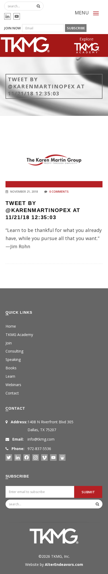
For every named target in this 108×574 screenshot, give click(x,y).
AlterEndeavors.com (64, 564)
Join (9, 342)
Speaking (13, 359)
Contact (12, 393)
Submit (88, 492)
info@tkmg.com (41, 439)
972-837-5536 (39, 448)
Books (11, 367)
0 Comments (59, 191)
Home (11, 326)
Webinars (13, 384)
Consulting (14, 351)
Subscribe (76, 28)
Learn (10, 376)
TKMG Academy (19, 334)
